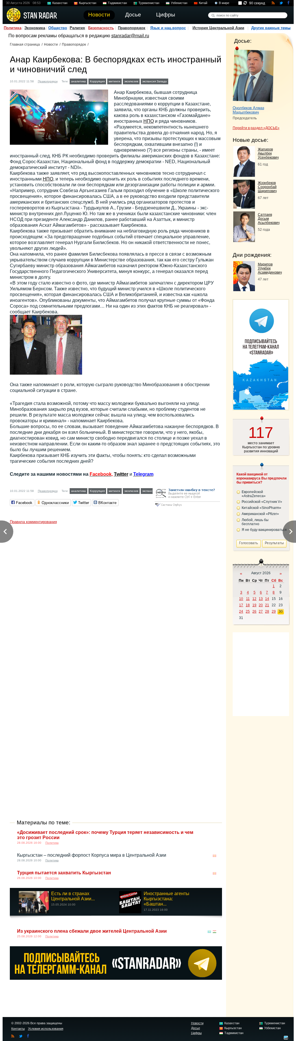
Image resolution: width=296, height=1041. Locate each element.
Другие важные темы (271, 28)
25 (248, 611)
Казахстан (59, 3)
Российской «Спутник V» (262, 502)
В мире (224, 3)
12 (254, 599)
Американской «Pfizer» (260, 514)
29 (274, 611)
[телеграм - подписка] (260, 408)
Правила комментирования (33, 522)
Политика (12, 28)
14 (267, 599)
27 (261, 611)
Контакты (18, 1028)
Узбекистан (179, 3)
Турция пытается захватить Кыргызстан (64, 872)
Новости (51, 44)
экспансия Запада (154, 81)
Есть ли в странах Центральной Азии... (73, 896)
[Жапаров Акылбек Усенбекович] (244, 175)
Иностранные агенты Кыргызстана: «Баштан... (166, 898)
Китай (203, 3)
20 (261, 605)
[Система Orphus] (187, 506)
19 (254, 605)
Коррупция (97, 81)
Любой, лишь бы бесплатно (255, 522)
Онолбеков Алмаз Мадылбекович (248, 110)
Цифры (196, 1033)
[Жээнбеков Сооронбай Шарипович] (244, 207)
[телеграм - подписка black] (116, 978)
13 (261, 599)
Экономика (34, 28)
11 (248, 599)
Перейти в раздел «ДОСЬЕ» (256, 128)
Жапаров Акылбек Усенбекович (268, 153)
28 (267, 611)
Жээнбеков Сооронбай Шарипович (267, 187)
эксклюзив (131, 81)
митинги (114, 81)
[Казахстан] (173, 80)
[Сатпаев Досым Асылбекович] (244, 240)
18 (248, 605)
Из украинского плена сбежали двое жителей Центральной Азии (92, 931)
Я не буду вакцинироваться (264, 530)
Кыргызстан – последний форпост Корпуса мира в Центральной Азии (91, 855)
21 (267, 605)
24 (241, 611)
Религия (77, 28)
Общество (57, 28)
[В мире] (214, 833)
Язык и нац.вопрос (168, 28)
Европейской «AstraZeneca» (254, 494)
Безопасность (101, 28)
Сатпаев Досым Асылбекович (269, 219)
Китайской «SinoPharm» (261, 508)
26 (254, 611)
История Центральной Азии (218, 28)
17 (241, 605)
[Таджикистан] (214, 931)
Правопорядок (131, 28)
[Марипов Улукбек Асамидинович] (244, 289)
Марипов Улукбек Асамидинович (270, 268)
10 (241, 599)
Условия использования (45, 1028)
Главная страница (25, 44)
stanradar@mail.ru (130, 35)
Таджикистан (117, 3)
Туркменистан (148, 3)
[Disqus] (116, 599)
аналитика (78, 81)
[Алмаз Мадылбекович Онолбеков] (253, 75)
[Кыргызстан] (214, 855)
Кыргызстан (87, 3)
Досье (195, 1028)
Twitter (121, 474)
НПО (148, 121)
